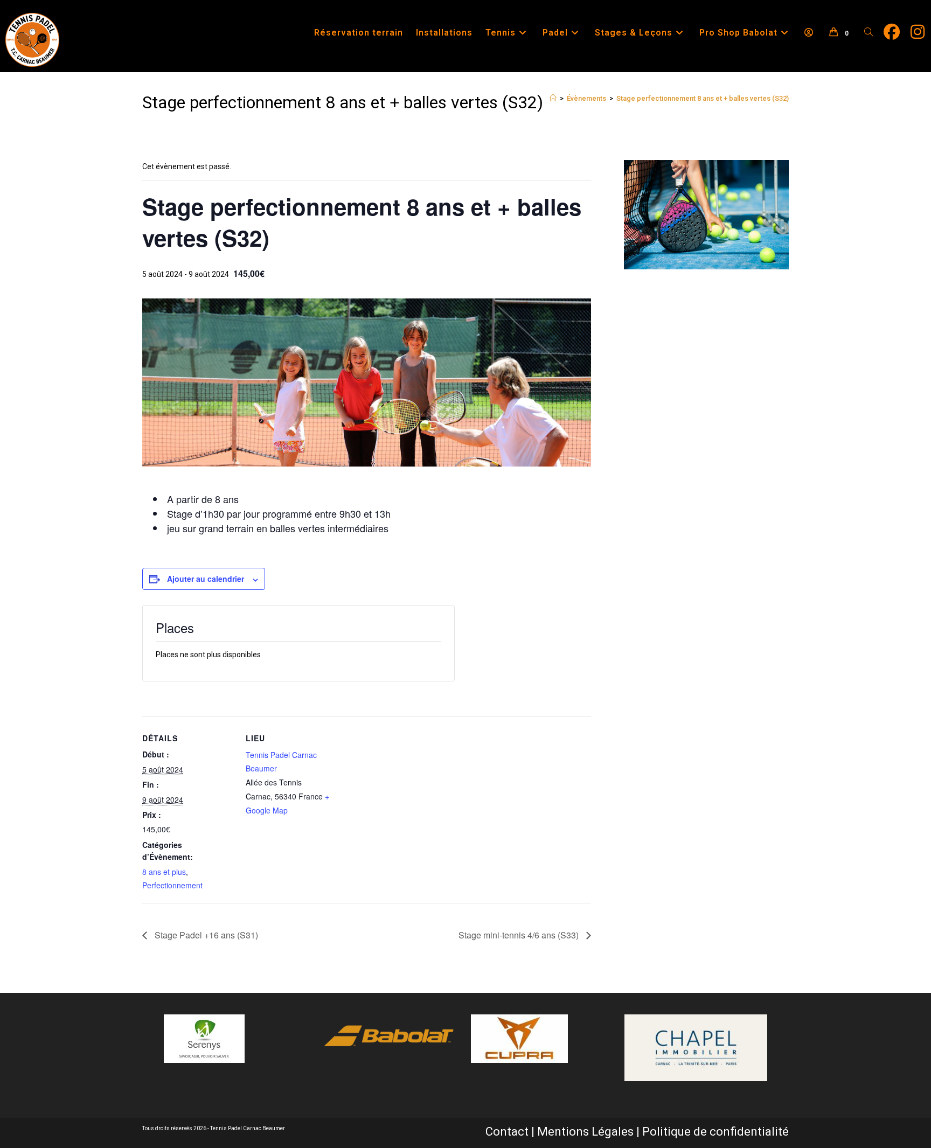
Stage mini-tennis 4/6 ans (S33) (519, 935)
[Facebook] (897, 32)
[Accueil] (553, 98)
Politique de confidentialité (715, 1131)
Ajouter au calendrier (205, 578)
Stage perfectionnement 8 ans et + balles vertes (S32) (702, 98)
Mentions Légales (585, 1131)
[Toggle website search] (868, 33)
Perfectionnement (172, 885)
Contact (507, 1131)
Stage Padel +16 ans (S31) (205, 935)
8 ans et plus (164, 871)
